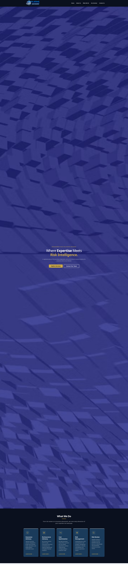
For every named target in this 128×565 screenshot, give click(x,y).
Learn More (30, 554)
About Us (78, 3)
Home (72, 3)
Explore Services (56, 266)
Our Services (94, 3)
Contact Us (102, 3)
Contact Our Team (71, 266)
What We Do (86, 3)
